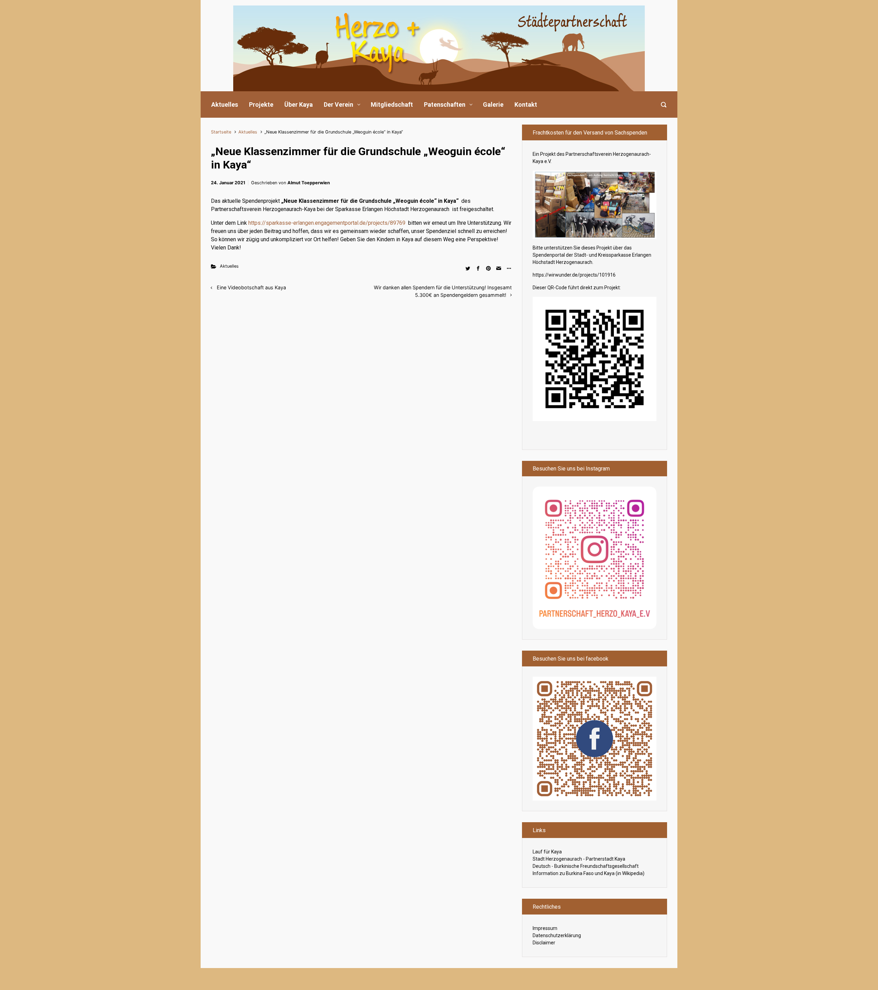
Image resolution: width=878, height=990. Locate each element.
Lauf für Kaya (547, 851)
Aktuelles (224, 104)
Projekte (261, 104)
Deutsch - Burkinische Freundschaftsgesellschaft (586, 866)
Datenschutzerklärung (557, 935)
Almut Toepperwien (308, 182)
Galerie (493, 104)
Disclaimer (544, 942)
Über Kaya (298, 104)
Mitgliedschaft (392, 104)
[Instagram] (594, 557)
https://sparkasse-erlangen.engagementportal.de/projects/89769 (326, 223)
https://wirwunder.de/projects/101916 (574, 275)
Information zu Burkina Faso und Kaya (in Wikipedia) (588, 873)
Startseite (221, 132)
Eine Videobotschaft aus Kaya (251, 287)
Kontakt (525, 104)
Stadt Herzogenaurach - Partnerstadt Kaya (579, 859)
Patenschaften (444, 104)
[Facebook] (594, 738)
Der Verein (338, 104)
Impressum (545, 928)
